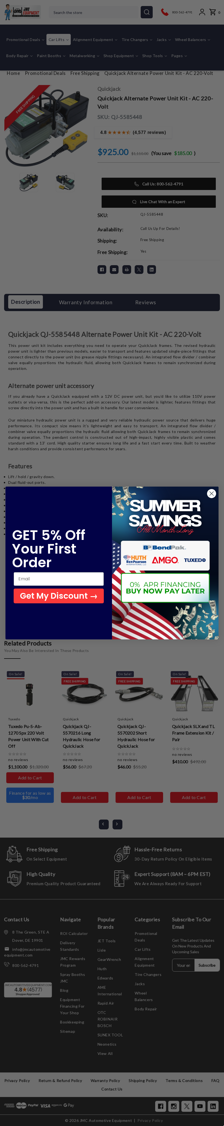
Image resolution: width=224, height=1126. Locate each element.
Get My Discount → (59, 596)
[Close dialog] (211, 493)
